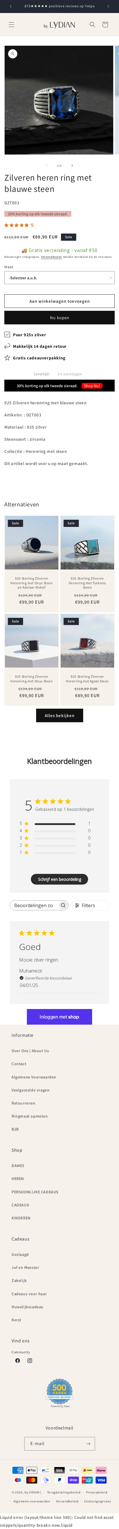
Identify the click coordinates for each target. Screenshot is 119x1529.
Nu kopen (59, 317)
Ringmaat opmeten (30, 1116)
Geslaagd (20, 1254)
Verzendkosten (51, 257)
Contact (19, 1063)
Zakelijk (19, 1280)
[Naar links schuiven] (46, 165)
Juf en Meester (25, 1267)
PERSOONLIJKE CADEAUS (35, 1191)
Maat (8, 266)
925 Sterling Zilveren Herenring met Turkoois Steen (87, 582)
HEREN (18, 1178)
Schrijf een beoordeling (59, 879)
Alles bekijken (60, 715)
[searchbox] (34, 905)
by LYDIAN (32, 1492)
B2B (15, 1129)
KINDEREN (21, 1218)
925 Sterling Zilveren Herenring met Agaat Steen (87, 678)
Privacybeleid (96, 1492)
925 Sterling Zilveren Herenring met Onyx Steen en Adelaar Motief (31, 582)
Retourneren (24, 1103)
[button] (11, 24)
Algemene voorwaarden (32, 1501)
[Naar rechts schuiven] (72, 165)
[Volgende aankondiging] (108, 6)
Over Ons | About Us (30, 1050)
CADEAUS (20, 1205)
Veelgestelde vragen (30, 1090)
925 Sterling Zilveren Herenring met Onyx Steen (31, 678)
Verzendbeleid (67, 1501)
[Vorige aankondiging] (10, 6)
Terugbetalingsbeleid (64, 1492)
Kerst (16, 1319)
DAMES (18, 1165)
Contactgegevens (97, 1501)
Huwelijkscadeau (28, 1306)
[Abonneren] (88, 1444)
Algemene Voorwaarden (34, 1077)
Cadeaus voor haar (29, 1293)
